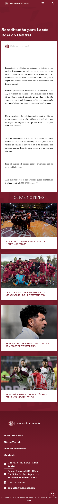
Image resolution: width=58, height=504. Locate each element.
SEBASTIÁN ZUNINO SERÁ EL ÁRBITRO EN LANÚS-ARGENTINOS (27, 396)
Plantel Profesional (16, 448)
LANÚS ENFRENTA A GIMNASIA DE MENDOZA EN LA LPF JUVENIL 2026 (25, 293)
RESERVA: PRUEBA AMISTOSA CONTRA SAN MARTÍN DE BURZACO (27, 345)
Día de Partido (12, 442)
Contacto (9, 455)
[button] (52, 3)
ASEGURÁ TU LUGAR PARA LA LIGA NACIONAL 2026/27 (25, 242)
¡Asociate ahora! (13, 435)
